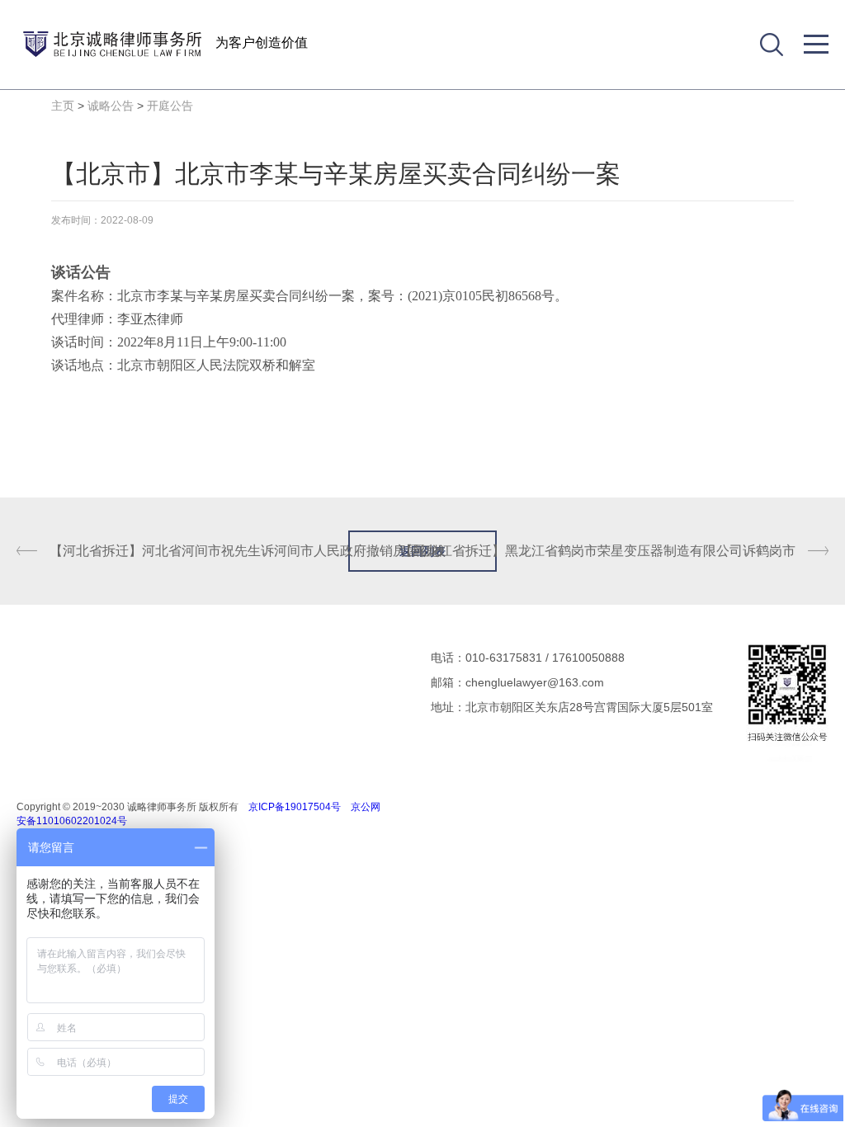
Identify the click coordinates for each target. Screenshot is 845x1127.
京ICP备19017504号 (294, 807)
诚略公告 (110, 105)
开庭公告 (170, 105)
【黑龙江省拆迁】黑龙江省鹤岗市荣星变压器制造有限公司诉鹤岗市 (597, 551)
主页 (62, 105)
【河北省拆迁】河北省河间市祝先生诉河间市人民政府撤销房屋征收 (248, 551)
